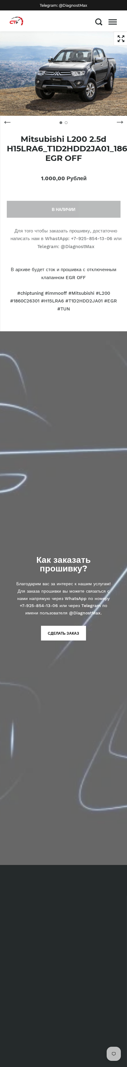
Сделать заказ (63, 633)
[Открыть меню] (113, 21)
